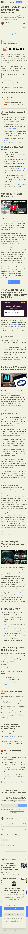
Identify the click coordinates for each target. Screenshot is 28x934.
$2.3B (5, 612)
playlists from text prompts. (12, 122)
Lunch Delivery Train (18, 154)
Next (23, 829)
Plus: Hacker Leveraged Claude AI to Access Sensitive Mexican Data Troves (10, 870)
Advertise (16, 34)
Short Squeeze (8, 732)
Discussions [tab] (13, 859)
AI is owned (14, 143)
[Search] (25, 859)
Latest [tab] (7, 859)
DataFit (6, 762)
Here (5, 684)
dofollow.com (9, 41)
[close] (23, 882)
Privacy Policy (19, 921)
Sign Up (11, 34)
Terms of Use (21, 809)
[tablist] (8, 839)
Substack (6, 930)
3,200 (5, 624)
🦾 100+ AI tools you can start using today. (9, 879)
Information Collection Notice (17, 811)
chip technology (21, 184)
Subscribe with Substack (15, 915)
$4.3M (6, 636)
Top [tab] (3, 859)
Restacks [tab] (11, 840)
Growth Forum (8, 737)
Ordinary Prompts (9, 774)
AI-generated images (10, 129)
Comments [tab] (5, 840)
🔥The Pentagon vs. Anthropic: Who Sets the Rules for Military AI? (9, 865)
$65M (5, 617)
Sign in (24, 2)
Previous (6, 829)
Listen (24, 23)
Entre (5, 758)
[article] (14, 869)
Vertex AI (17, 135)
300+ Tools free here (18, 782)
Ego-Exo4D (23, 593)
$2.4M (6, 629)
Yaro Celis (7, 22)
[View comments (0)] (8, 27)
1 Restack (11, 818)
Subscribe (19, 2)
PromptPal (7, 767)
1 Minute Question (9, 741)
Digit (7, 223)
